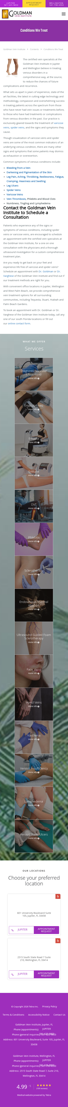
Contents (34, 49)
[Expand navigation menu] (63, 14)
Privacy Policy (49, 1006)
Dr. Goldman (46, 271)
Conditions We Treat (53, 49)
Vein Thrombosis (16, 198)
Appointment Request (46, 930)
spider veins (17, 127)
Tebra (48, 1095)
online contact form (19, 323)
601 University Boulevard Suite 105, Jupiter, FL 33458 (34, 914)
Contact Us (59, 1014)
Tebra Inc (33, 1006)
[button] (34, 4)
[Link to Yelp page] (57, 896)
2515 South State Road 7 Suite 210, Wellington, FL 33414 (34, 959)
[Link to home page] (30, 14)
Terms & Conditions (13, 1014)
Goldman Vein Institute (14, 49)
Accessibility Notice (39, 1014)
